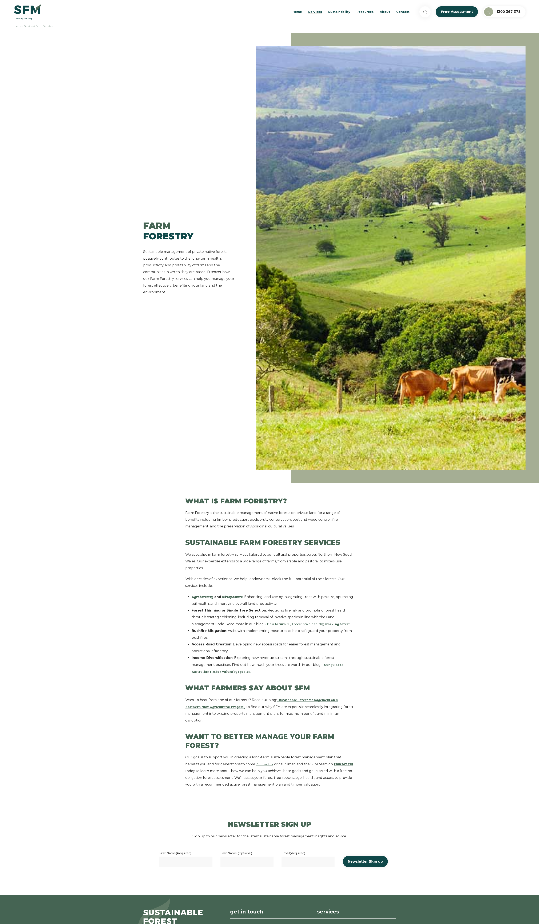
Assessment (457, 12)
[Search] (425, 11)
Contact (403, 12)
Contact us (264, 764)
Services (315, 12)
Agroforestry (202, 596)
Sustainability (339, 12)
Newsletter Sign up (365, 862)
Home (297, 12)
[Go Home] (27, 12)
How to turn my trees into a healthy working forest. (308, 624)
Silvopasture (232, 596)
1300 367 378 (508, 12)
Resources (365, 12)
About (385, 12)
